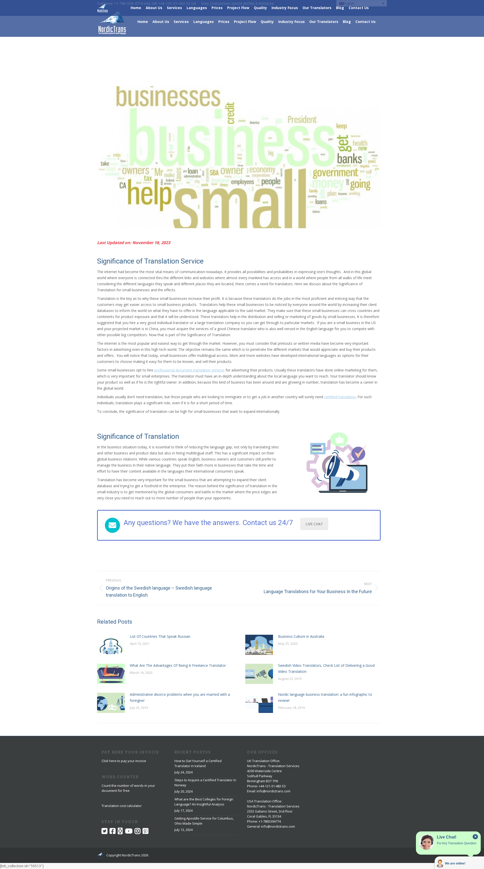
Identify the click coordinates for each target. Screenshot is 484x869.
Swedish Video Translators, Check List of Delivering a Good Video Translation (326, 668)
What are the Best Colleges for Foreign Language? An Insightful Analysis (203, 801)
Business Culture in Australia (301, 636)
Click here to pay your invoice (124, 761)
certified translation (340, 396)
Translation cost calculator (122, 805)
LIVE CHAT (314, 524)
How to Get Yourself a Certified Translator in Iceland (198, 763)
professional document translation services (189, 370)
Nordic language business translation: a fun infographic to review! (325, 697)
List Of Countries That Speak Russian (160, 636)
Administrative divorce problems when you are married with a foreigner (180, 697)
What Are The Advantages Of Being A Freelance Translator (178, 665)
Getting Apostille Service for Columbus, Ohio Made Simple (204, 821)
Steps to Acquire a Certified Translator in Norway (205, 782)
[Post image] (111, 645)
